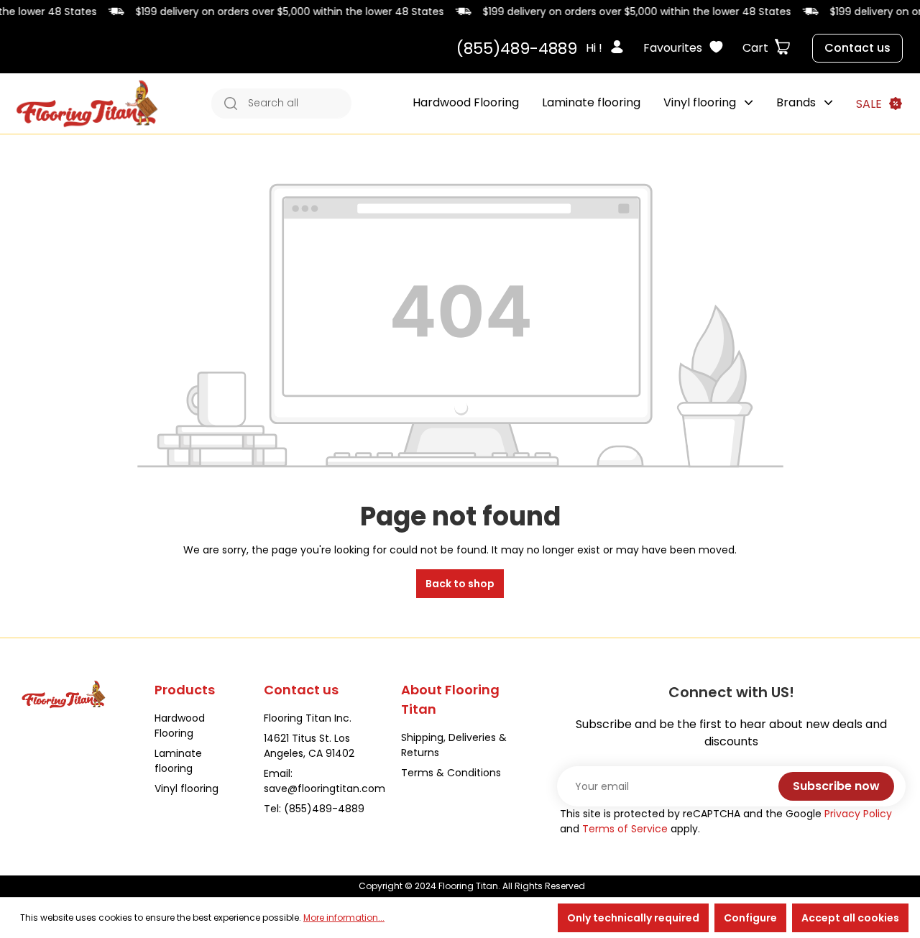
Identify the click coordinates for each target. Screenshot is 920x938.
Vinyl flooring (186, 788)
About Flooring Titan (450, 699)
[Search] (226, 103)
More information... (344, 917)
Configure (750, 918)
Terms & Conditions (451, 772)
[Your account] (621, 48)
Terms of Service (625, 829)
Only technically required (633, 918)
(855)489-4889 (516, 48)
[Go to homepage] (88, 103)
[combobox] (296, 103)
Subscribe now (836, 786)
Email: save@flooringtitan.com (324, 781)
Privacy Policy (858, 813)
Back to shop (460, 583)
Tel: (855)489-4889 (314, 808)
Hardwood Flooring (180, 725)
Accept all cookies (850, 918)
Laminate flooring (178, 761)
